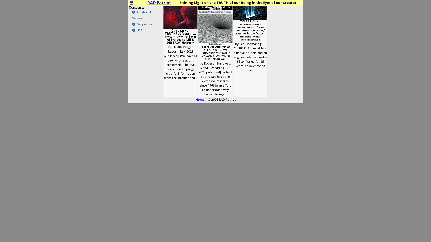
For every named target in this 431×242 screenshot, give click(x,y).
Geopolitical (145, 24)
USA (140, 30)
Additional (144, 12)
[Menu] (131, 3)
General (137, 18)
